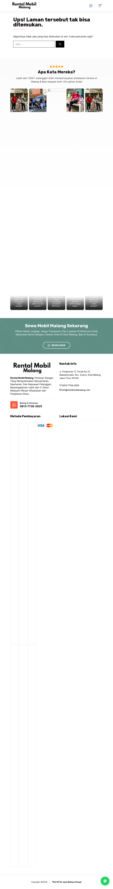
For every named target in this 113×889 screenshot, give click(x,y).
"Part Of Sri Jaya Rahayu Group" (67, 882)
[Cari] (60, 44)
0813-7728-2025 (31, 406)
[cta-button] (92, 6)
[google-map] (14, 405)
